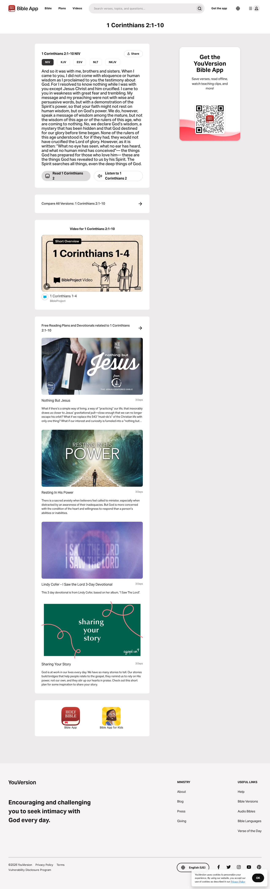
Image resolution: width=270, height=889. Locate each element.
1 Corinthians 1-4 (67, 296)
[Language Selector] (238, 8)
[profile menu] (254, 8)
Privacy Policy (44, 864)
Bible (48, 8)
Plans (62, 8)
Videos (77, 8)
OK (258, 878)
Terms (61, 864)
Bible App (70, 727)
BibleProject (58, 301)
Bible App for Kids (111, 727)
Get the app (219, 8)
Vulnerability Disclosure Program (29, 869)
